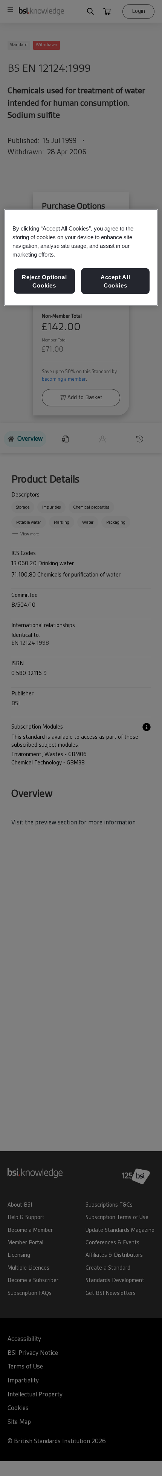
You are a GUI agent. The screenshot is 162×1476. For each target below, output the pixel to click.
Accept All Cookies (115, 281)
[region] (81, 257)
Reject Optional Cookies (44, 281)
